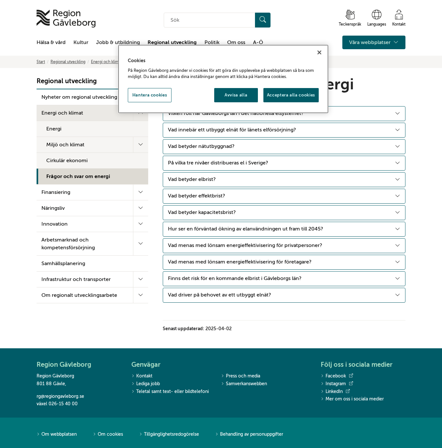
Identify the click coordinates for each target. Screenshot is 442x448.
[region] (223, 79)
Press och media (243, 376)
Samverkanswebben (246, 383)
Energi (53, 129)
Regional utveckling (172, 42)
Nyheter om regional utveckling (79, 97)
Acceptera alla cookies (291, 95)
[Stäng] (319, 52)
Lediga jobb (148, 383)
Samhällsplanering (63, 263)
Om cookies (110, 434)
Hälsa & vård (51, 42)
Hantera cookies (149, 95)
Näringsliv (53, 208)
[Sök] (263, 20)
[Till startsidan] (66, 19)
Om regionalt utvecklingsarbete (79, 295)
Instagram (336, 383)
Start (41, 62)
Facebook (336, 376)
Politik (211, 42)
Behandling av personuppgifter (251, 434)
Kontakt (144, 376)
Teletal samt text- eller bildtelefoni (172, 391)
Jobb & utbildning (118, 42)
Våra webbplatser (370, 42)
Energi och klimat (106, 62)
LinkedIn (334, 391)
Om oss (236, 42)
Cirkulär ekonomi (67, 160)
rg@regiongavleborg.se (60, 396)
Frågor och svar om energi (78, 176)
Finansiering (55, 192)
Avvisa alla (236, 95)
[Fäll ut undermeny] (140, 144)
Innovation (54, 224)
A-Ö (258, 42)
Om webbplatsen (59, 434)
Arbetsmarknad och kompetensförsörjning (68, 244)
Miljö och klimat (65, 145)
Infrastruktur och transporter (76, 279)
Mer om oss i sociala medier (355, 399)
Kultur (80, 42)
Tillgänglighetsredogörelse (171, 434)
